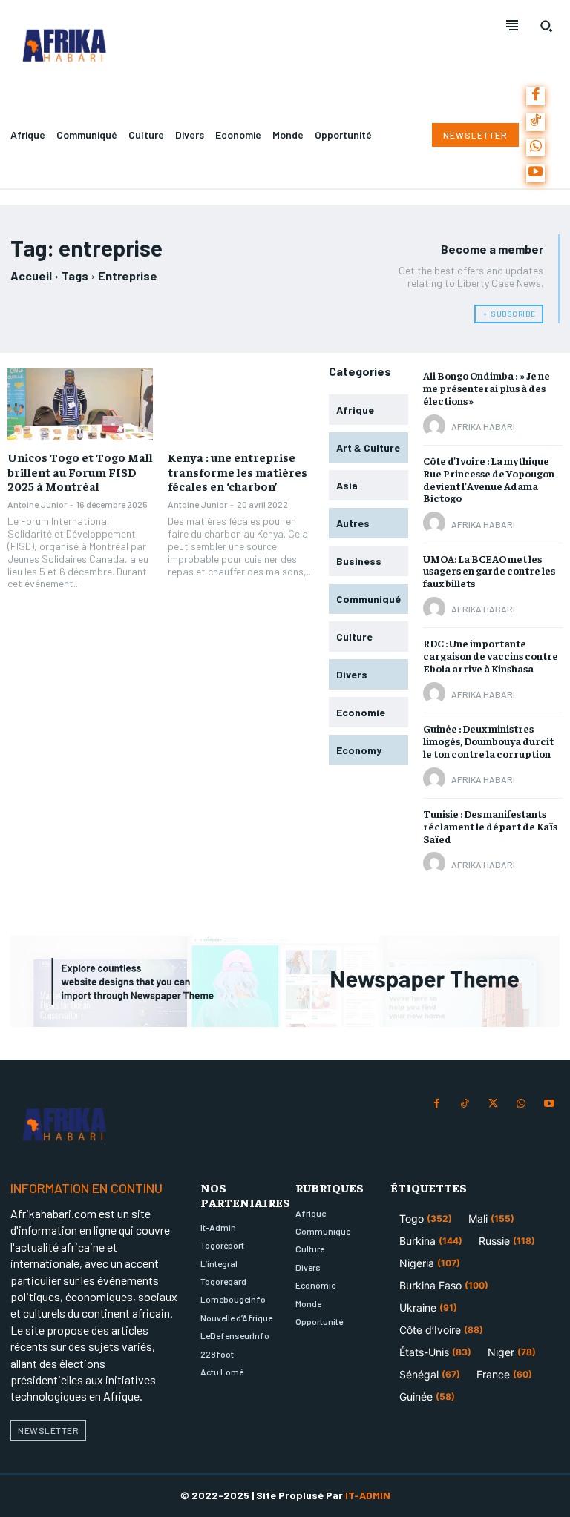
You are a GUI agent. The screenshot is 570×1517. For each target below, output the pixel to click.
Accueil (31, 275)
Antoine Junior (37, 504)
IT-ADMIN (367, 1495)
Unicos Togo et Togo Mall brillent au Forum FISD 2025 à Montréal (80, 470)
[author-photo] (436, 426)
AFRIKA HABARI (483, 426)
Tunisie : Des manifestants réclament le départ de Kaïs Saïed (490, 826)
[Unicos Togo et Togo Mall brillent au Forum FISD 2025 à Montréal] (80, 404)
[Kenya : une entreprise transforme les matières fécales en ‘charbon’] (240, 404)
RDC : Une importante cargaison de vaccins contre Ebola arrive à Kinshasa (490, 655)
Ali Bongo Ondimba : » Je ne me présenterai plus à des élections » (486, 387)
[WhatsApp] (535, 148)
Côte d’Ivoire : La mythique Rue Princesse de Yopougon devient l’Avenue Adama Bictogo (488, 479)
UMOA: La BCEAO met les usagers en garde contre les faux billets (489, 571)
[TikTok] (535, 122)
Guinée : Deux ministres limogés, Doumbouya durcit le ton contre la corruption (488, 740)
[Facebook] (535, 96)
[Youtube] (535, 173)
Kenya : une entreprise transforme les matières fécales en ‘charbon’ (237, 470)
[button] (546, 26)
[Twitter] (492, 1104)
